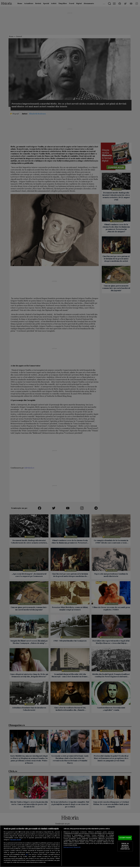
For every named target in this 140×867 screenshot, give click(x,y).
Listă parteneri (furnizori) (72, 847)
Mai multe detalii (15, 839)
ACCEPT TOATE (125, 838)
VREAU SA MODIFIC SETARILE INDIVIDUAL (125, 846)
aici (27, 854)
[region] (70, 846)
